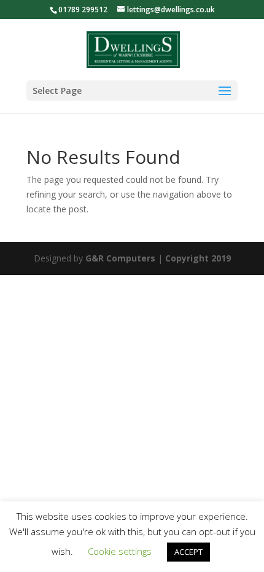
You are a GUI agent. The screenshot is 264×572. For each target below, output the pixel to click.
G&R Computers (120, 258)
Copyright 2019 (198, 258)
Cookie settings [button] (120, 551)
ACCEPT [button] (188, 551)
